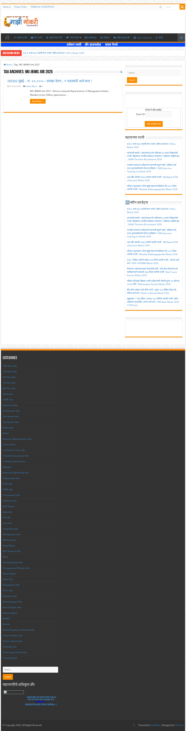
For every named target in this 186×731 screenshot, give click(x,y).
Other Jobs (8, 579)
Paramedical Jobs (11, 585)
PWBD (6, 618)
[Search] (182, 7)
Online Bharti (31, 86)
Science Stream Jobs (13, 635)
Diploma (7, 467)
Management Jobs (12, 534)
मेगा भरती (38, 37)
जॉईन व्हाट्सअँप (123, 37)
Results (6, 624)
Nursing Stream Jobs (13, 562)
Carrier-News (9, 444)
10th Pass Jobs (10, 366)
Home (9, 64)
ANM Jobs (8, 399)
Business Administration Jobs (17, 439)
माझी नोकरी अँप (55, 37)
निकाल (107, 37)
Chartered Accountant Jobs (16, 455)
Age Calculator (144, 37)
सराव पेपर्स (74, 37)
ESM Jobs (8, 483)
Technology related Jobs (15, 652)
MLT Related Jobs (12, 551)
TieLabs (179, 725)
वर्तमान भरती (74, 44)
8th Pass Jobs (9, 388)
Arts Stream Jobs (11, 416)
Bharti (6, 433)
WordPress (156, 725)
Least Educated (10, 528)
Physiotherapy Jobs (12, 601)
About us (7, 7)
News (5, 556)
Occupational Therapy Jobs (16, 568)
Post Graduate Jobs (12, 607)
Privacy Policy (20, 7)
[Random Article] (181, 37)
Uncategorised (10, 658)
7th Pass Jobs (9, 382)
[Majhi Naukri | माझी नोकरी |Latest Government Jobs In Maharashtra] (21, 20)
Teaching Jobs (10, 646)
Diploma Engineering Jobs (16, 472)
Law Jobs (7, 523)
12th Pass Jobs (10, 371)
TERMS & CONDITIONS (42, 7)
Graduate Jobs (10, 500)
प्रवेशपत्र (92, 37)
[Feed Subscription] (121, 72)
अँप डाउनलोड (94, 44)
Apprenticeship (10, 405)
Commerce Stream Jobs (14, 461)
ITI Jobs (7, 517)
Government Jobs (11, 495)
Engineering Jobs (11, 478)
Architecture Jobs (11, 410)
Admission (8, 394)
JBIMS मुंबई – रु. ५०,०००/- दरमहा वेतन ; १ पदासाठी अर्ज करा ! (49, 81)
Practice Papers (10, 613)
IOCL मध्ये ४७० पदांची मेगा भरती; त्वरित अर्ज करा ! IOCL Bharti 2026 (53, 53)
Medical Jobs (9, 540)
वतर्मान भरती (22, 37)
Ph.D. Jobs (8, 590)
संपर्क (161, 37)
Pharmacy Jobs (10, 596)
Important (7, 512)
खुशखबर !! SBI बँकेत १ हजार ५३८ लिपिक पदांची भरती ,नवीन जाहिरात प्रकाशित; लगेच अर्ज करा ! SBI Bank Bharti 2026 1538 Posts (153, 302)
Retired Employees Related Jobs (19, 629)
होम (7, 37)
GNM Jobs (8, 489)
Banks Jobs (8, 427)
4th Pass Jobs (9, 377)
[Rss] (160, 7)
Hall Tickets (9, 506)
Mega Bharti (9, 545)
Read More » (37, 101)
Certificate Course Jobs (14, 450)
